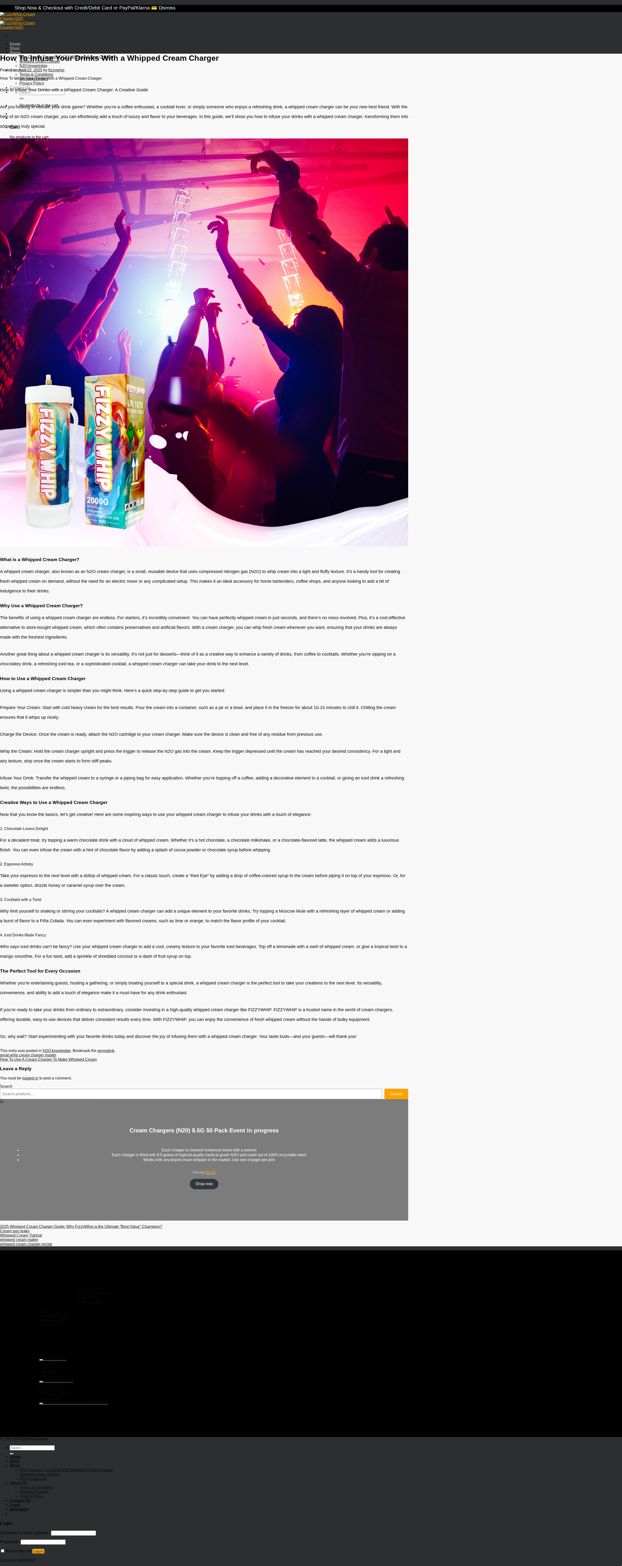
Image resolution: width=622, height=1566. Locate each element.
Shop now (204, 1184)
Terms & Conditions (36, 74)
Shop (15, 48)
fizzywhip (56, 70)
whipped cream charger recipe (26, 1244)
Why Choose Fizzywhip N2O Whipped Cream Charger (66, 1470)
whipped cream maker (19, 1240)
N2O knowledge (33, 66)
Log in (38, 1551)
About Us (18, 1483)
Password (10, 1542)
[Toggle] (41, 1360)
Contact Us (20, 1500)
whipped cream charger (39, 1474)
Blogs (15, 53)
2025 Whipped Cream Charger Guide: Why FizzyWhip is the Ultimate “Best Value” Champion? (81, 1226)
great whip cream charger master (28, 1055)
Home (15, 44)
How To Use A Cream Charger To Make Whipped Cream (48, 1059)
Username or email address (25, 1533)
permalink (105, 1051)
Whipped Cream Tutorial (21, 1235)
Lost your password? (18, 1560)
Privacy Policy (31, 83)
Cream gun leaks (14, 1231)
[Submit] (21, 98)
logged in (30, 1078)
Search (6, 1086)
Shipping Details (33, 79)
